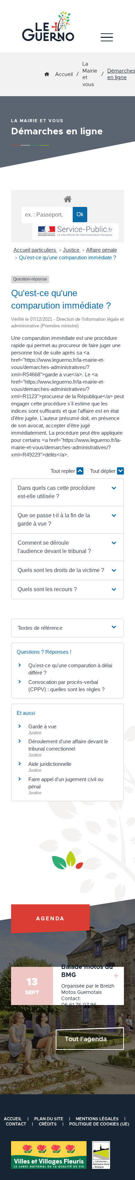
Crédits (48, 1124)
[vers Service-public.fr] (75, 231)
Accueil (64, 74)
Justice (72, 250)
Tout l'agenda (86, 1039)
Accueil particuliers (35, 250)
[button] (67, 492)
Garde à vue (42, 726)
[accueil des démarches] (67, 198)
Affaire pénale (101, 250)
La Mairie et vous (89, 74)
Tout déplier (103, 471)
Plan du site (48, 1119)
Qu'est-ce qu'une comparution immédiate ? (67, 257)
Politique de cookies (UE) (99, 1124)
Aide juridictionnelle (49, 764)
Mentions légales (97, 1119)
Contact (16, 1124)
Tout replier (63, 471)
